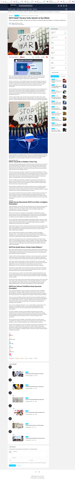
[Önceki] (1, 1)
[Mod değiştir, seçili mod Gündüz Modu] (66, 9)
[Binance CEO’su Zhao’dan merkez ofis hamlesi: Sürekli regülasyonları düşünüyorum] (59, 113)
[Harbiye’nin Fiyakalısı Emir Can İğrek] (59, 81)
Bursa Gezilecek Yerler (13, 160)
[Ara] (59, 6)
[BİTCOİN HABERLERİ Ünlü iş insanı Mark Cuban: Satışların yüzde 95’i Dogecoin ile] (59, 86)
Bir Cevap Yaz (13, 446)
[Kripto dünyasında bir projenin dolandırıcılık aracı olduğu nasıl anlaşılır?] (59, 108)
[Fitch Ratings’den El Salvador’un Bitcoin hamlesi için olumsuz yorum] (59, 119)
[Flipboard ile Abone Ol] (22, 57)
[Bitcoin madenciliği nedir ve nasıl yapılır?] (59, 91)
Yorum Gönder (12, 465)
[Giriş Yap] (64, 6)
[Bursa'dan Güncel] (13, 5)
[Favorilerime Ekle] (47, 57)
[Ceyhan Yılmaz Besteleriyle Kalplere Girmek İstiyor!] (59, 124)
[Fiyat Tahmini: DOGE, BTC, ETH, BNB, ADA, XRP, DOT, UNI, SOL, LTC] (59, 97)
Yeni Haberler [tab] (63, 76)
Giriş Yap (19, 465)
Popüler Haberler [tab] (55, 76)
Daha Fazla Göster (55, 72)
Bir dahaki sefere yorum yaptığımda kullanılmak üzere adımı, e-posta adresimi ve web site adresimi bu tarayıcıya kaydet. (28, 462)
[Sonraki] (1, 3)
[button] (61, 6)
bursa (13, 23)
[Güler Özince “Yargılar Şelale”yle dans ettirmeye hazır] (59, 130)
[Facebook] (36, 472)
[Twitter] (39, 472)
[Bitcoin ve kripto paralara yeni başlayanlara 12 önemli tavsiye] (59, 102)
